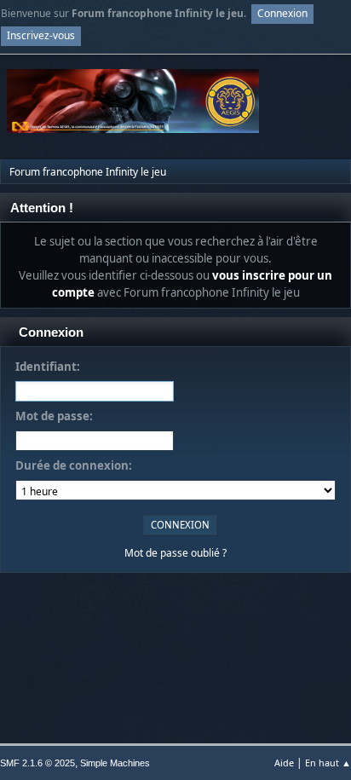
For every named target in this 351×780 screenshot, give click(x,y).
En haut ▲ (328, 762)
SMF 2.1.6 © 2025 (37, 763)
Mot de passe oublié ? (175, 553)
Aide (284, 762)
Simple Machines (115, 763)
